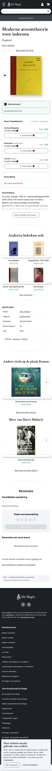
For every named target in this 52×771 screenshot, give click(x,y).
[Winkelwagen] (48, 4)
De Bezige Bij (25, 316)
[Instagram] (29, 604)
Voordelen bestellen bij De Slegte (14, 699)
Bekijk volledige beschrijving (25, 215)
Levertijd (5, 652)
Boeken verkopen (8, 642)
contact (8, 612)
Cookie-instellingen (30, 765)
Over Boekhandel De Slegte (14, 688)
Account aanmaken (9, 671)
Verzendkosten (7, 713)
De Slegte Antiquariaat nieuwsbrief (15, 737)
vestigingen (10, 615)
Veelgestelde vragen (27, 617)
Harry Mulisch (8, 45)
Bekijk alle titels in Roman (26, 412)
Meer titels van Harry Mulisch (26, 470)
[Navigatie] (4, 4)
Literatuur (16, 339)
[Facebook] (23, 604)
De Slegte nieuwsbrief (10, 733)
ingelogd (35, 559)
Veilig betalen (7, 709)
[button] (4, 18)
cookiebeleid (8, 760)
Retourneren (6, 657)
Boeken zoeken (8, 638)
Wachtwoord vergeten (10, 676)
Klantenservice (9, 627)
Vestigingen (6, 723)
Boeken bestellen (8, 633)
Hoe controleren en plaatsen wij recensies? (19, 565)
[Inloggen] (42, 4)
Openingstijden (7, 647)
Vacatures (5, 728)
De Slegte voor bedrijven (11, 681)
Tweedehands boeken (26, 18)
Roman (25, 339)
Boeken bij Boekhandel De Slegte (14, 704)
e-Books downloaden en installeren (15, 662)
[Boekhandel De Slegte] (14, 4)
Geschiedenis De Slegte (11, 694)
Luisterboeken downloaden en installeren (17, 667)
